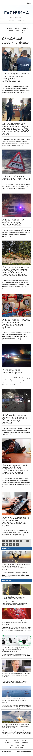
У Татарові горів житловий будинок (12, 371)
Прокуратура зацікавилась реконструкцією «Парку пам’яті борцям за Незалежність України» (16, 271)
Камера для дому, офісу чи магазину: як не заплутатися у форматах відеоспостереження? (15, 649)
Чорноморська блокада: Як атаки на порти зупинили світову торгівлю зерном (14, 700)
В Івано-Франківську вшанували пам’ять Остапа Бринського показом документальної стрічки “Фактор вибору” (16, 566)
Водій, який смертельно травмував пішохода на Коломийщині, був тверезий (14, 418)
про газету (29, 1)
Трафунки (11, 30)
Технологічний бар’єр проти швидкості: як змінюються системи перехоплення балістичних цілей (16, 726)
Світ (17, 30)
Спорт (23, 30)
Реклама (11, 20)
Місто (7, 26)
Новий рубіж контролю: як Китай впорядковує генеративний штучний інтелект (15, 622)
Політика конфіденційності (24, 751)
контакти (29, 3)
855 (11, 544)
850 (21, 541)
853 (4, 544)
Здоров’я (25, 28)
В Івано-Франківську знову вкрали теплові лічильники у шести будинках (16, 323)
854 (7, 544)
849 (17, 541)
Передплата (20, 20)
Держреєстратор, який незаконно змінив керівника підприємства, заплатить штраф (15, 469)
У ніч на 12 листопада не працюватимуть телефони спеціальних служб (15, 521)
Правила (29, 754)
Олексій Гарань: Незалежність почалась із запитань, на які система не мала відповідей (16, 675)
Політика (24, 26)
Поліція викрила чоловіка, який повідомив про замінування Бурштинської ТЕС (15, 77)
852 (28, 541)
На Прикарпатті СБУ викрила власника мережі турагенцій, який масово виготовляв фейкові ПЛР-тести (15, 128)
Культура (17, 28)
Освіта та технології (16, 33)
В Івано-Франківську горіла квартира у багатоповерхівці (13, 222)
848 (14, 541)
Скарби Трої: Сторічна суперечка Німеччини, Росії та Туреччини (13, 598)
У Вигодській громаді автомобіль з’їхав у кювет (16, 177)
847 (11, 541)
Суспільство (15, 26)
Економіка (8, 28)
